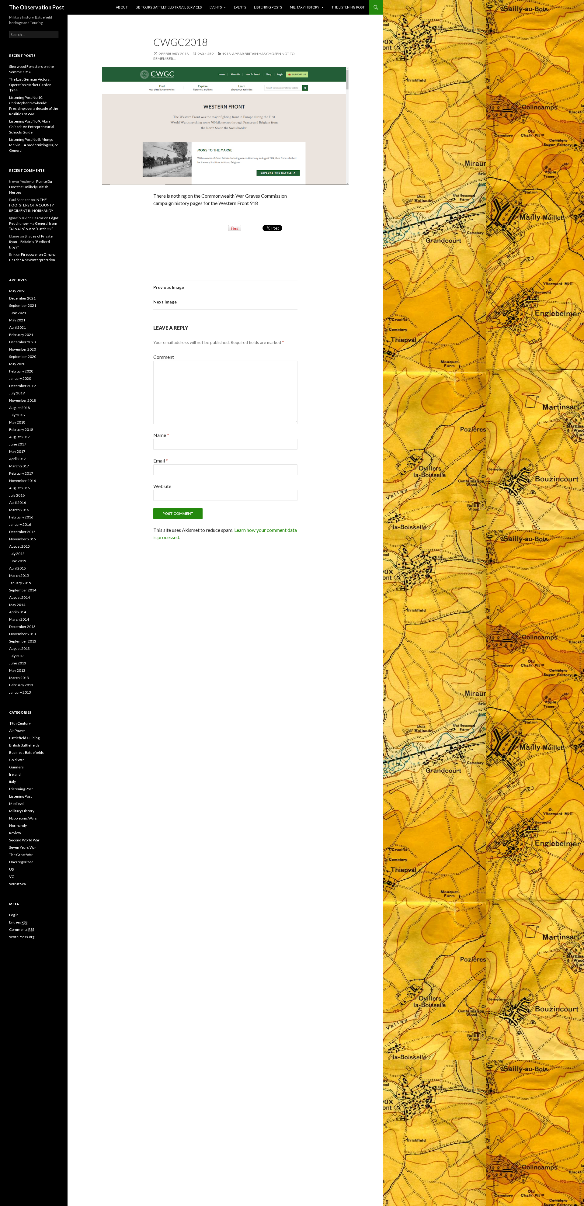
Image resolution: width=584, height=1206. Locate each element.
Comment (163, 357)
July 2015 (17, 553)
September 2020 (22, 356)
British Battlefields (24, 745)
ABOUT (122, 7)
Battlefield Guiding (24, 738)
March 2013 (19, 677)
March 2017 (19, 466)
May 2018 (17, 422)
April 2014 (17, 612)
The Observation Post (36, 7)
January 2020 (20, 378)
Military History (304, 7)
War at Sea (17, 884)
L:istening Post (21, 789)
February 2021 (21, 334)
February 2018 (21, 429)
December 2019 (22, 385)
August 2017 (19, 437)
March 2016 (19, 510)
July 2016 (17, 495)
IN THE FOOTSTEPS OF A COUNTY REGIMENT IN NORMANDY (31, 205)
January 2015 (20, 582)
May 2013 (17, 670)
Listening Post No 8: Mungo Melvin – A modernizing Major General (33, 145)
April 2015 (17, 568)
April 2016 (17, 502)
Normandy (18, 825)
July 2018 (17, 415)
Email (160, 460)
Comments (21, 929)
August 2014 (19, 597)
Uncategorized (21, 862)
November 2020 (22, 349)
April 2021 (17, 327)
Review (15, 832)
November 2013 (22, 634)
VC (11, 876)
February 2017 (21, 473)
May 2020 (17, 364)
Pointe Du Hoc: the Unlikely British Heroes (30, 187)
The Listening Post (348, 7)
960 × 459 (205, 53)
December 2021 (22, 298)
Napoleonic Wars (23, 818)
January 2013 (20, 692)
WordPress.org (21, 936)
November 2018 (22, 400)
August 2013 (19, 648)
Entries (18, 922)
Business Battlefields (26, 752)
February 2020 (21, 371)
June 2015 (17, 561)
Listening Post (20, 796)
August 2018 (19, 407)
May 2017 (17, 451)
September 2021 (22, 305)
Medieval (16, 803)
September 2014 (22, 590)
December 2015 (22, 531)
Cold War (16, 759)
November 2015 (22, 539)
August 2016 (19, 488)
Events (216, 7)
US (11, 869)
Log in (14, 915)
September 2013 (22, 641)
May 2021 (17, 320)
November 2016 (22, 480)
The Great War (21, 854)
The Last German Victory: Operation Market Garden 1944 (30, 84)
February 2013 (21, 685)
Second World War (24, 840)
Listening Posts (268, 7)
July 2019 (17, 393)
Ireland (15, 774)
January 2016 (20, 524)
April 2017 (17, 458)
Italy (12, 781)
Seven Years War (22, 847)
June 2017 (17, 444)
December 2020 (22, 342)
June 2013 (17, 663)
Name (161, 435)
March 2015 (19, 575)
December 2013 (22, 626)
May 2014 (17, 604)
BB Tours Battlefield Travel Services (169, 7)
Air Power (17, 730)
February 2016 (21, 517)
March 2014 (19, 619)
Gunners (16, 767)
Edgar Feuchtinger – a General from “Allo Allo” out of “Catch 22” (33, 223)
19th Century (20, 723)
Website (162, 486)
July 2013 (17, 655)
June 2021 (17, 312)
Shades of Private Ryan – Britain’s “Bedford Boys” (31, 241)
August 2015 (19, 546)
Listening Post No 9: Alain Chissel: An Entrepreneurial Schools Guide (31, 126)
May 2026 (17, 291)
